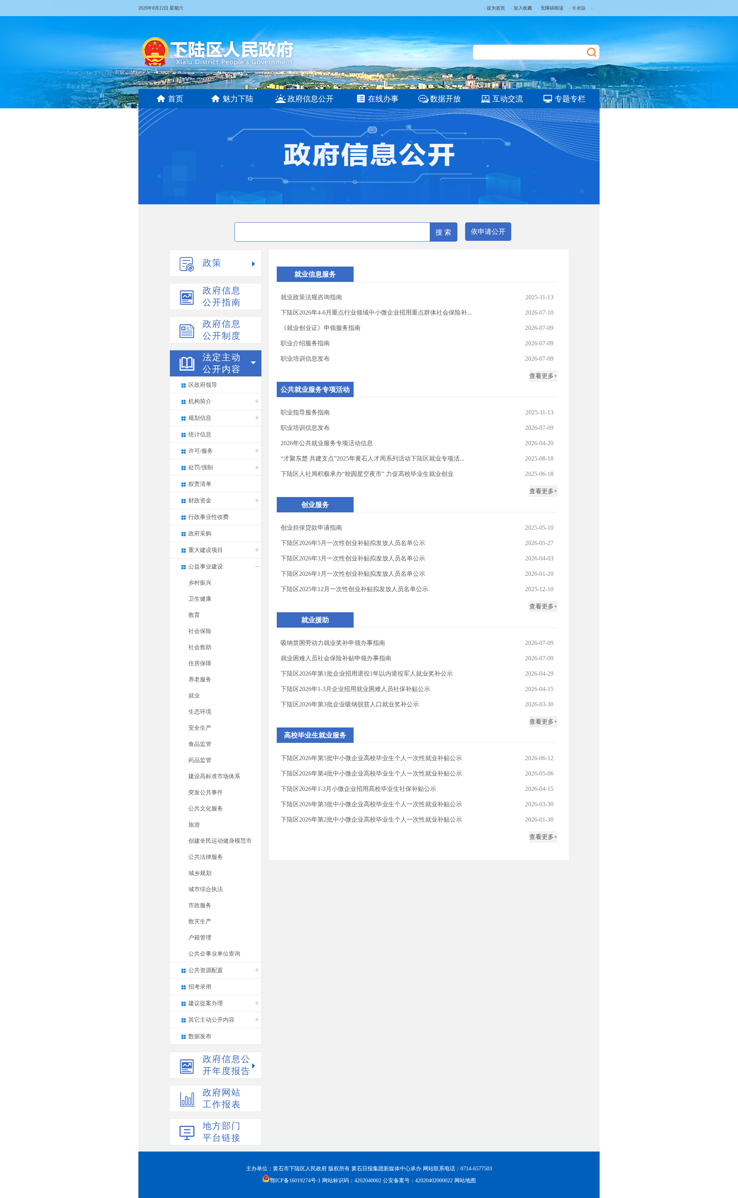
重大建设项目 (205, 550)
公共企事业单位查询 (214, 954)
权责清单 (199, 484)
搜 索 (443, 232)
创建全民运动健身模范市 (220, 841)
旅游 (194, 825)
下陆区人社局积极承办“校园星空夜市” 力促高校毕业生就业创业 (367, 474)
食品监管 (199, 744)
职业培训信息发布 (305, 358)
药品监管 (199, 760)
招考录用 (199, 987)
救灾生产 (199, 921)
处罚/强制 (200, 467)
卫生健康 (199, 599)
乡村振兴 (199, 583)
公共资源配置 (205, 970)
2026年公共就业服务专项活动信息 (327, 443)
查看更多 (541, 376)
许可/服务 (200, 451)
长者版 (579, 8)
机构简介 (199, 401)
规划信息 (199, 418)
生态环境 (199, 712)
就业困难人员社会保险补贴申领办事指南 (336, 658)
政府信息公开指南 (222, 296)
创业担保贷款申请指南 (311, 527)
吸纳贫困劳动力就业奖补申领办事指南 (333, 643)
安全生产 (199, 728)
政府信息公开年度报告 (227, 1065)
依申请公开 (488, 231)
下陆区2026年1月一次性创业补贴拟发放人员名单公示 (353, 573)
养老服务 (199, 679)
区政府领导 (202, 385)
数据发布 (199, 1036)
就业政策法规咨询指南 (311, 297)
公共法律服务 (205, 857)
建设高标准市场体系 (214, 776)
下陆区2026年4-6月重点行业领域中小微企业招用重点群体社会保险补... (376, 312)
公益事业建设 (205, 566)
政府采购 (199, 533)
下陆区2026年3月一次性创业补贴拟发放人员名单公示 (353, 558)
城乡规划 (199, 873)
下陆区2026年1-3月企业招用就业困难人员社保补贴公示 (355, 689)
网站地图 (465, 1180)
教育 (194, 615)
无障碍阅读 (551, 8)
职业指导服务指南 (305, 412)
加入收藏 (523, 8)
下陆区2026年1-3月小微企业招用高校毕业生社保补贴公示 (358, 788)
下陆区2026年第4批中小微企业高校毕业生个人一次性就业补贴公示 (371, 773)
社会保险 (199, 631)
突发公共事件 (205, 792)
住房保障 (199, 663)
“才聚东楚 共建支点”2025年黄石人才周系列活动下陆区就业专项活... (372, 458)
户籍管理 (199, 938)
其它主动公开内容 (211, 1020)
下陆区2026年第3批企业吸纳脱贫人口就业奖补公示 (350, 704)
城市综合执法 (205, 889)
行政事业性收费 (208, 517)
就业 (194, 696)
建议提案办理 (205, 1003)
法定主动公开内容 (222, 363)
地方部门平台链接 (222, 1132)
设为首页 (496, 8)
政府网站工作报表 (222, 1098)
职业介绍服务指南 (305, 343)
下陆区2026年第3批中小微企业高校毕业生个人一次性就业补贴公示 (371, 804)
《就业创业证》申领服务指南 (321, 328)
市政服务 (199, 905)
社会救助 (199, 647)
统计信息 (199, 434)
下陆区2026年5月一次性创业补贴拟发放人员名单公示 (353, 543)
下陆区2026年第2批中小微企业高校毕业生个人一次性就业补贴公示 (371, 819)
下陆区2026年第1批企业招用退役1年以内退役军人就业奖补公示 (367, 673)
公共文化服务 (205, 808)
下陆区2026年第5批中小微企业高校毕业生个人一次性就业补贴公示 (371, 758)
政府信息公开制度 (222, 330)
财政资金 (199, 500)
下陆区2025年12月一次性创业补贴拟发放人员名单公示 (354, 589)
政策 (212, 263)
